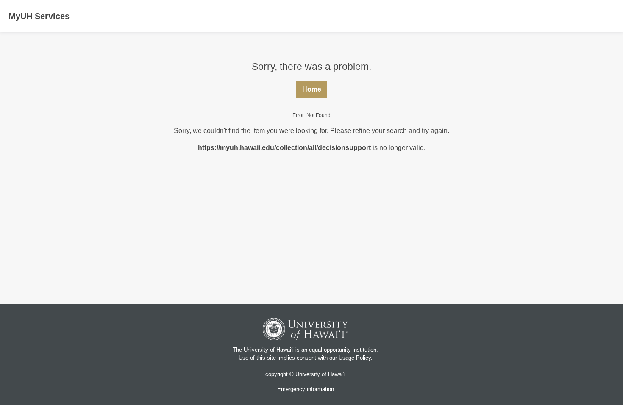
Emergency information (305, 389)
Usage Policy (355, 358)
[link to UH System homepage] (305, 330)
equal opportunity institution (342, 350)
